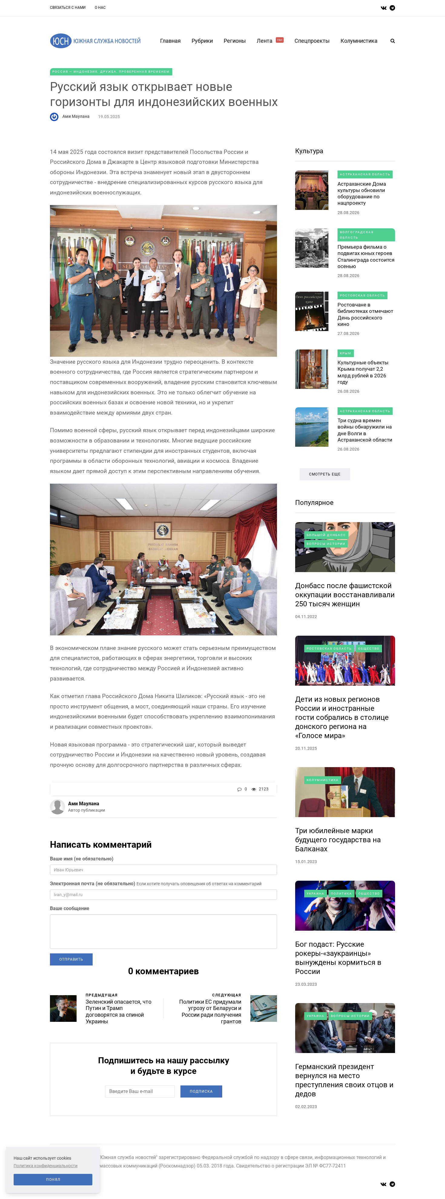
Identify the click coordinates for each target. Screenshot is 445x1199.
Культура (309, 151)
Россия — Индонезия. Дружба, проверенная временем (111, 71)
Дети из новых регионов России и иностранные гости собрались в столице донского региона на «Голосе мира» (342, 717)
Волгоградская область (357, 234)
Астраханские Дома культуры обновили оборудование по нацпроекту (362, 193)
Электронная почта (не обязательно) (92, 883)
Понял (53, 1179)
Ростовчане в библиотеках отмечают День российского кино (365, 314)
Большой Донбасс (326, 535)
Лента (269, 41)
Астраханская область (365, 174)
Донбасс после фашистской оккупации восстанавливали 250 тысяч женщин (345, 594)
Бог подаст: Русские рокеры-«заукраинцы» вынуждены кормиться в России (338, 958)
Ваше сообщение (69, 908)
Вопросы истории (326, 543)
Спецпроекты (312, 41)
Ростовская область (362, 295)
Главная (170, 41)
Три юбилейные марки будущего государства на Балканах (338, 839)
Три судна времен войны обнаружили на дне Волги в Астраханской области (365, 430)
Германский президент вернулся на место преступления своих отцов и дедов (344, 1080)
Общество (369, 648)
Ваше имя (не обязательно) (82, 859)
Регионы (235, 41)
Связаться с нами (68, 7)
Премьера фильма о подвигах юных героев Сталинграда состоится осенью (366, 256)
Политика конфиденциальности (45, 1165)
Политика (341, 893)
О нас (100, 7)
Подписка (201, 1091)
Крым (345, 353)
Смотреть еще (325, 474)
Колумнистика (359, 41)
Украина (316, 893)
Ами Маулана (76, 116)
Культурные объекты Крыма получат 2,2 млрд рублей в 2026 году (363, 372)
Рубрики (202, 41)
